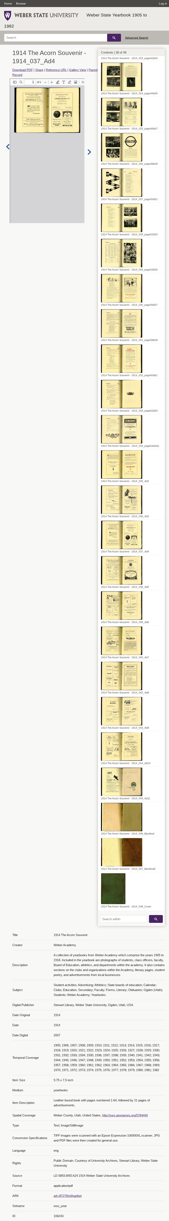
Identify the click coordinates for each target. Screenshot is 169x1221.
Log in (163, 3)
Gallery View (77, 70)
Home (8, 3)
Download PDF (22, 70)
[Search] (114, 38)
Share (39, 70)
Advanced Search (136, 37)
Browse (21, 3)
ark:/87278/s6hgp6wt (68, 1196)
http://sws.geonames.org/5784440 (125, 1115)
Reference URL (56, 70)
